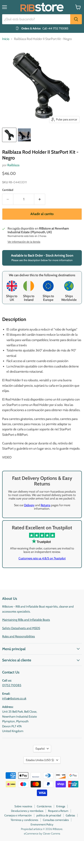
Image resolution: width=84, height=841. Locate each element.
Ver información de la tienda (24, 241)
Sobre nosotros (23, 806)
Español (40, 748)
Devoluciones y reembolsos (27, 810)
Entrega (60, 806)
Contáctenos (44, 806)
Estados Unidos (40, 760)
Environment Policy (42, 824)
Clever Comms (51, 833)
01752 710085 (11, 685)
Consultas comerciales (56, 820)
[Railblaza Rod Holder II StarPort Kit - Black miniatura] (9, 135)
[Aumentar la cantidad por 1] (39, 199)
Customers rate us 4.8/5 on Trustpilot (42, 558)
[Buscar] (76, 19)
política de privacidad (48, 815)
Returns (45, 505)
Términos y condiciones (24, 820)
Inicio (5, 39)
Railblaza (13, 165)
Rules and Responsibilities (18, 636)
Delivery (29, 505)
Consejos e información (18, 815)
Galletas (70, 815)
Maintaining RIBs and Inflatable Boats (26, 620)
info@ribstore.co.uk (14, 698)
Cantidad (7, 189)
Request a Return (58, 810)
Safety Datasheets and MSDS (21, 628)
